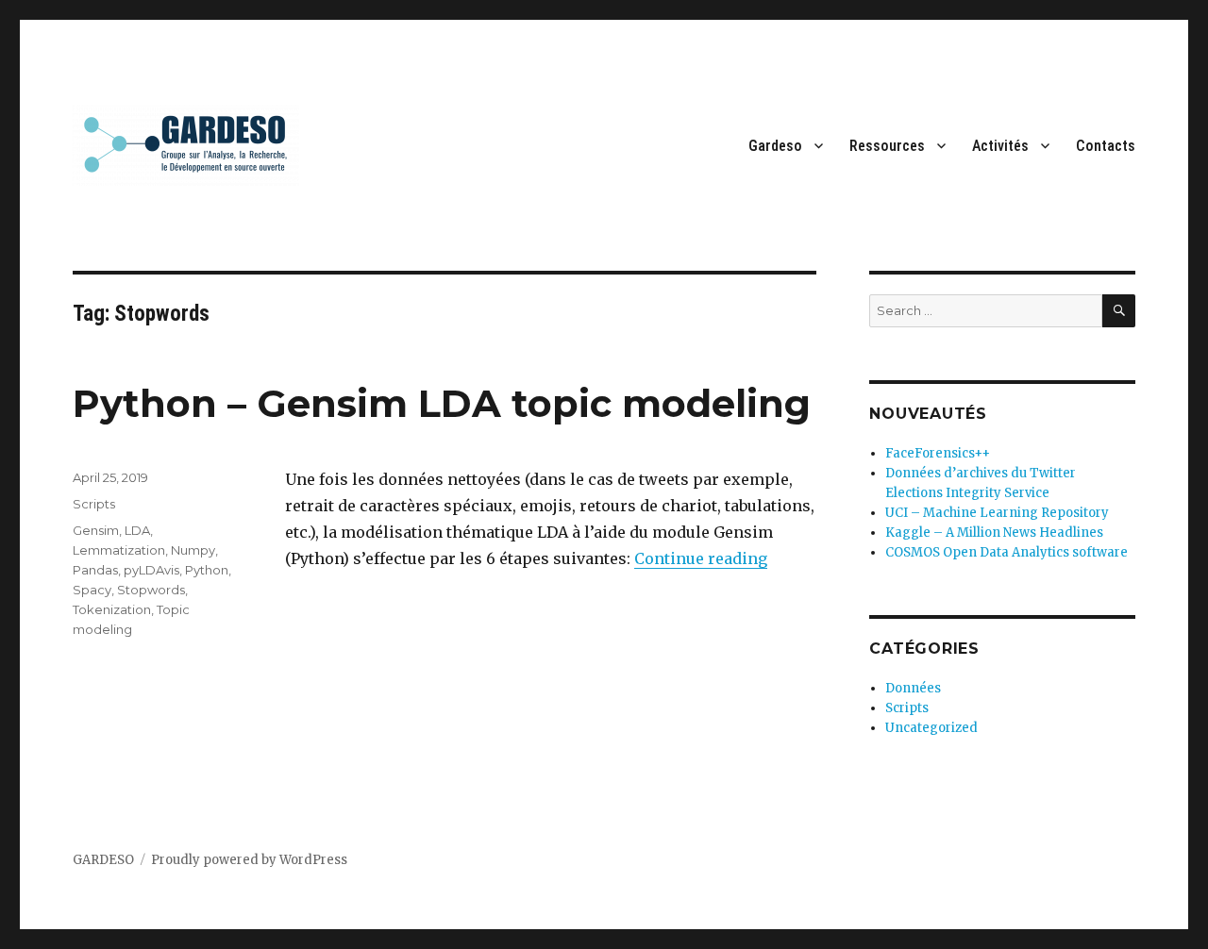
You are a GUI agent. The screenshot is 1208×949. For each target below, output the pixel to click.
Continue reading (700, 558)
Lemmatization (119, 550)
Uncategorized (931, 728)
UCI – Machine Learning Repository (997, 513)
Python (206, 569)
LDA (137, 530)
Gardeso (775, 146)
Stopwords (151, 589)
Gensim (96, 530)
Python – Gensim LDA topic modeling (442, 403)
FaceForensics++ (937, 453)
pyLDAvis (151, 569)
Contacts (1105, 146)
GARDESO (103, 860)
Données (913, 688)
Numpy (193, 550)
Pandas (95, 569)
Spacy (92, 589)
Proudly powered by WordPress (249, 860)
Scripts (94, 503)
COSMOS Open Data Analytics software (1006, 552)
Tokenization (112, 609)
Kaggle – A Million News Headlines (994, 532)
